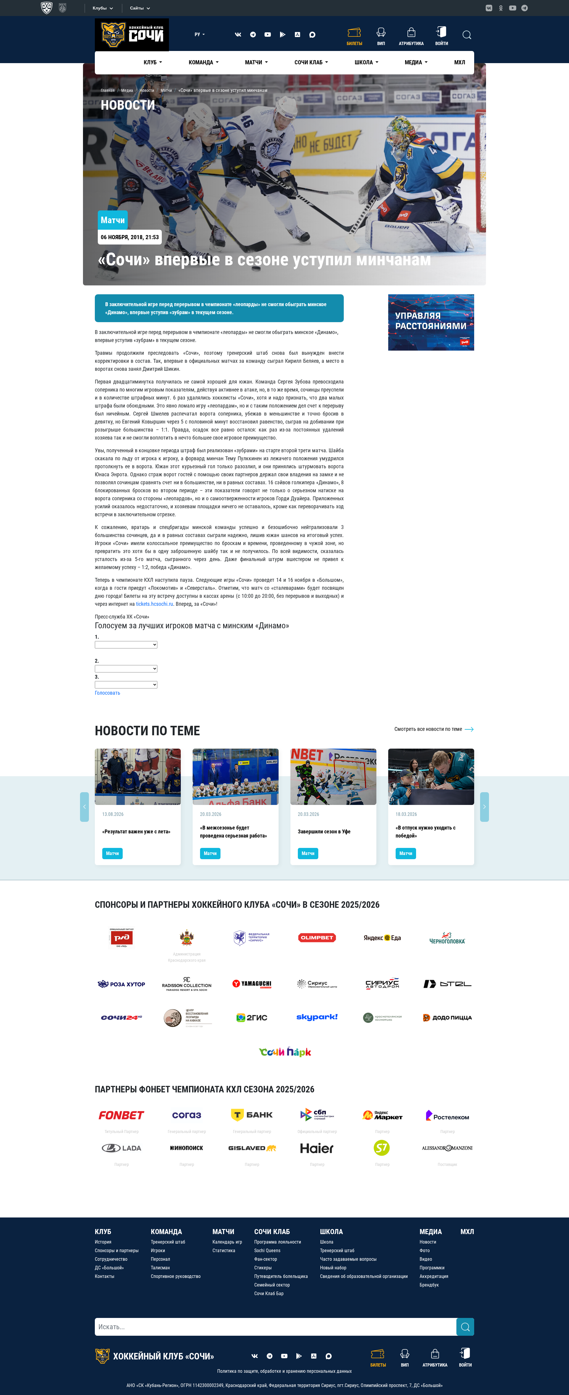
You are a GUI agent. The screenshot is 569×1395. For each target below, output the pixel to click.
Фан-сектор (265, 1259)
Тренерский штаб (168, 1242)
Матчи (112, 853)
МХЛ (459, 62)
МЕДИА (431, 1232)
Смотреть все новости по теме (428, 729)
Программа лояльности (277, 1242)
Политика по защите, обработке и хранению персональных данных (284, 1371)
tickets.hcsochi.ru (154, 604)
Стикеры (263, 1268)
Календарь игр (227, 1242)
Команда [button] (201, 62)
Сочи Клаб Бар (269, 1293)
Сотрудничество (111, 1259)
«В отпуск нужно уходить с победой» (425, 831)
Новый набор (333, 1268)
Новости (428, 1242)
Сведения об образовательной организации (364, 1276)
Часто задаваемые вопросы (348, 1259)
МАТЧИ (223, 1232)
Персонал (160, 1259)
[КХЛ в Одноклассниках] (501, 8)
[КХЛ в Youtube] (513, 8)
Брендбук (429, 1285)
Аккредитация (434, 1276)
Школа (326, 1242)
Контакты (104, 1276)
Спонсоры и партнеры (117, 1250)
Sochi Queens (267, 1250)
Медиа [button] (414, 62)
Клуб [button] (151, 62)
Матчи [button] (254, 62)
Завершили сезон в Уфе (324, 831)
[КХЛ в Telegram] (524, 8)
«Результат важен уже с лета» (136, 831)
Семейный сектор (272, 1285)
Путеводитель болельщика (281, 1276)
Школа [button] (364, 62)
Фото (425, 1250)
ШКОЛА (331, 1232)
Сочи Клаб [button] (309, 62)
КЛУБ (103, 1232)
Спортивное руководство (176, 1276)
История (103, 1242)
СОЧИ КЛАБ (272, 1232)
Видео (426, 1259)
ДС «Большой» (109, 1268)
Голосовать (107, 693)
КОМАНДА (166, 1232)
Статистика (223, 1250)
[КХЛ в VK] (489, 8)
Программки (432, 1268)
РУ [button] (198, 34)
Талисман (160, 1268)
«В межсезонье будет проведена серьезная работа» (233, 831)
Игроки (158, 1250)
